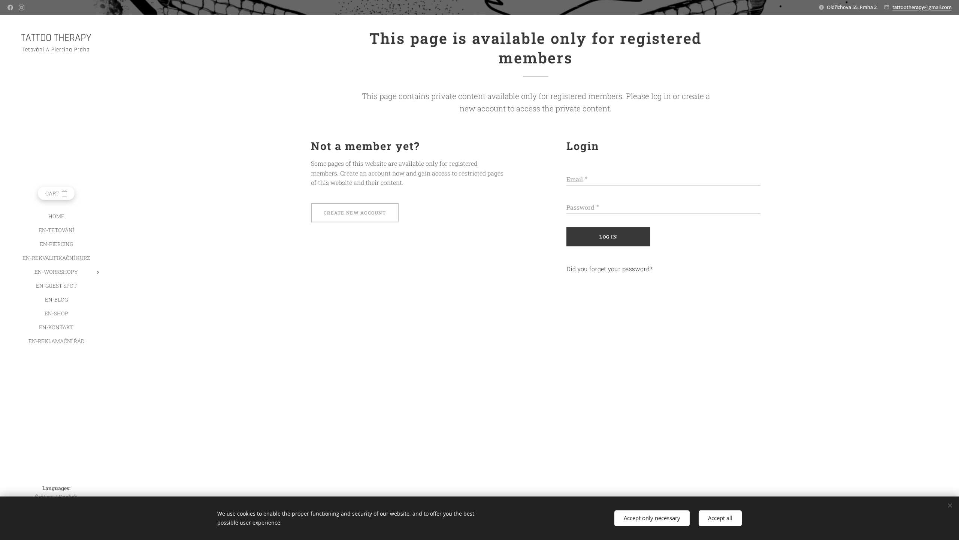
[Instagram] (21, 7)
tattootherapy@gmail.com (922, 7)
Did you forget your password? (609, 269)
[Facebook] (10, 7)
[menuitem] (56, 216)
